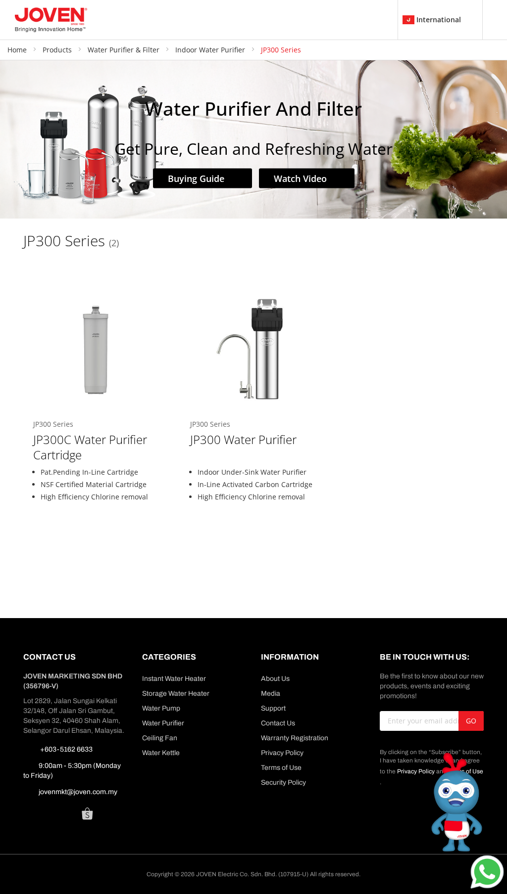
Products (58, 49)
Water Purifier (163, 723)
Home (18, 49)
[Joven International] (51, 19)
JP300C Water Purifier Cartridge (90, 447)
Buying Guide (197, 178)
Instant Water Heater (174, 678)
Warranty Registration (294, 738)
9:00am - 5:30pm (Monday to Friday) (72, 770)
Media (270, 693)
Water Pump (161, 708)
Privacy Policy (282, 753)
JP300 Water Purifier (243, 439)
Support (273, 708)
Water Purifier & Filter (124, 49)
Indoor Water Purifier (211, 49)
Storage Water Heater (175, 693)
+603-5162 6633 (66, 749)
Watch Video (301, 178)
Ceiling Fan (159, 738)
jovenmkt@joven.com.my (78, 792)
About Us (275, 678)
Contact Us (278, 723)
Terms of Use (281, 767)
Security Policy (283, 782)
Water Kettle (161, 753)
